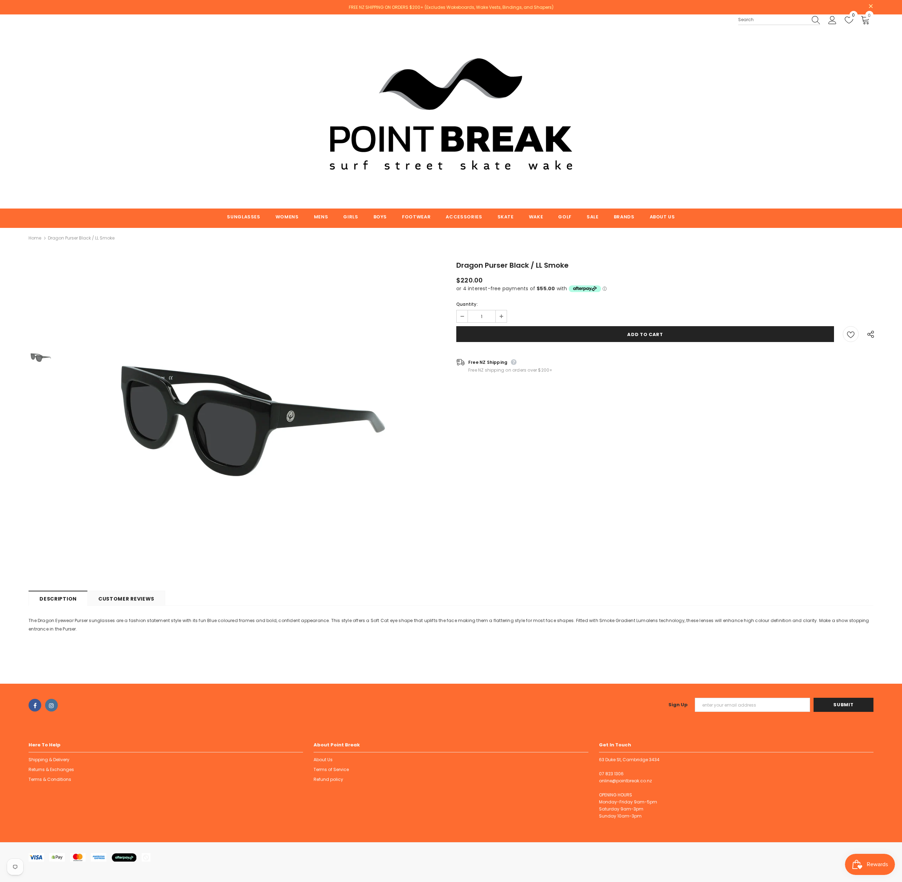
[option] (253, 420)
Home (35, 238)
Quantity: (467, 304)
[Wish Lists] (851, 334)
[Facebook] (35, 705)
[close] (871, 6)
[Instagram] (51, 705)
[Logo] (451, 111)
